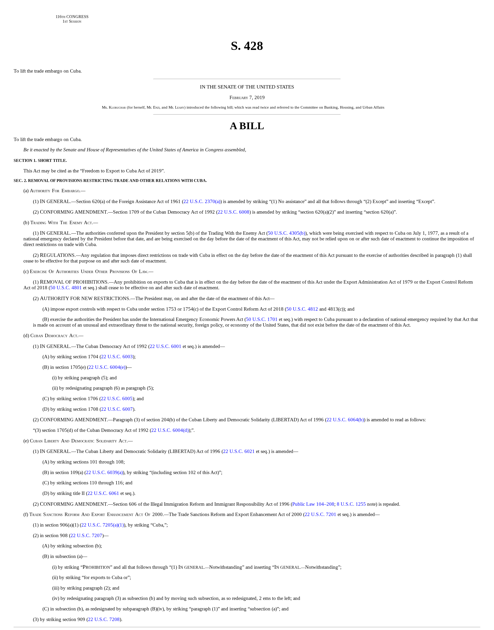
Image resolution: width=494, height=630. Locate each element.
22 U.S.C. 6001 (165, 346)
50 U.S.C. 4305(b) (286, 233)
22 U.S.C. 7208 (104, 619)
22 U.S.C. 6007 (117, 409)
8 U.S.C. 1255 (351, 504)
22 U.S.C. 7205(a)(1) (102, 525)
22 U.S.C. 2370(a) (201, 201)
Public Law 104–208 (313, 504)
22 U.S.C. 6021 (239, 451)
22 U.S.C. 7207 (86, 535)
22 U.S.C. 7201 (320, 514)
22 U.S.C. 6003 (117, 356)
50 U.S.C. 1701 (262, 319)
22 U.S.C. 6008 (233, 212)
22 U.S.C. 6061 (103, 493)
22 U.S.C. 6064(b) (345, 419)
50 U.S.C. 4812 (302, 309)
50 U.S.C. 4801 (66, 287)
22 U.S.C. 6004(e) (107, 367)
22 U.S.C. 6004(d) (170, 430)
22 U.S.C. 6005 (117, 398)
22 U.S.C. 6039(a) (104, 472)
